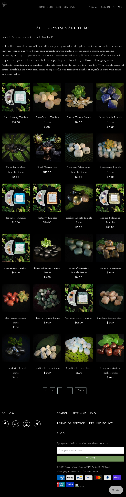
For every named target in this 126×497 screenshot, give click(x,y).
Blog (50, 7)
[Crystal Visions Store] (12, 4)
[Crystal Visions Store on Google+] (16, 424)
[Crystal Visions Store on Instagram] (27, 424)
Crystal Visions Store (74, 467)
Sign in (105, 7)
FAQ (58, 7)
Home (41, 7)
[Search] (114, 7)
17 (70, 390)
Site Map (79, 413)
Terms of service (71, 423)
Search (62, 413)
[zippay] (80, 486)
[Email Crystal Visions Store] (38, 424)
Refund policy (101, 423)
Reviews (69, 7)
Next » (81, 390)
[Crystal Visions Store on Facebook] (6, 424)
